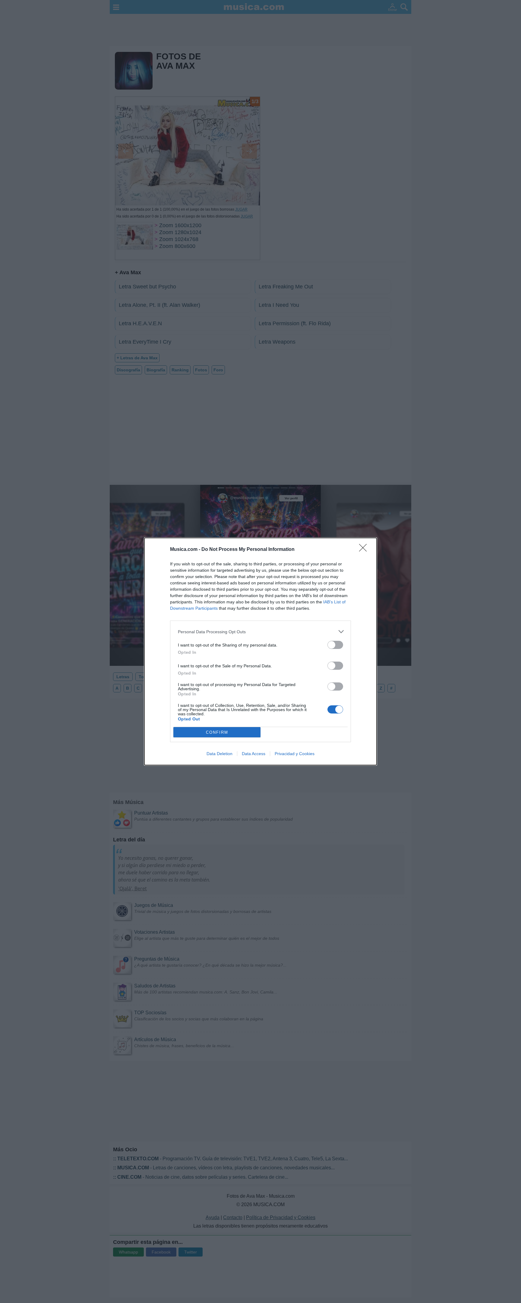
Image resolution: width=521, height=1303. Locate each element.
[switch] (335, 645)
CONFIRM (217, 732)
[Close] (365, 549)
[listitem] (260, 631)
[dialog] (260, 651)
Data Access (253, 753)
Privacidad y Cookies (294, 753)
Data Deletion (219, 753)
